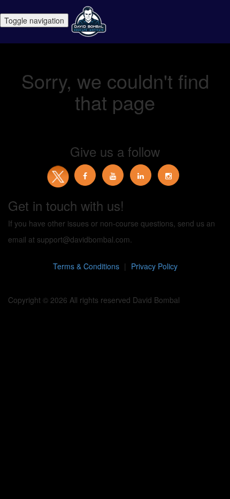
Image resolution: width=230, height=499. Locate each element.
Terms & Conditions (86, 266)
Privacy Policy (154, 266)
